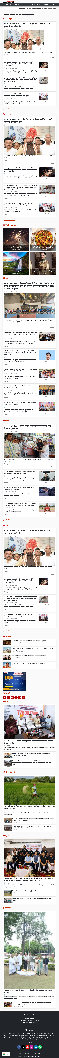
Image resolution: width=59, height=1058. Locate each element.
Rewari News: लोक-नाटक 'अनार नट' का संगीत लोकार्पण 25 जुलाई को (29, 641)
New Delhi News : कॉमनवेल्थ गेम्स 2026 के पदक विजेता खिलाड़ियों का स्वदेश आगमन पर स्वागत (18, 387)
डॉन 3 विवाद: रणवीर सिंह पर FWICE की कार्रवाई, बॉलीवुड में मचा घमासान (29, 656)
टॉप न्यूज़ (11, 5)
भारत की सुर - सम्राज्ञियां (15, 247)
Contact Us (28, 1053)
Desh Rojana (39, 1056)
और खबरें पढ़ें (9, 108)
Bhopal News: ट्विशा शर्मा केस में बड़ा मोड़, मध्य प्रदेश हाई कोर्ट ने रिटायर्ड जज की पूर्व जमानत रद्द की (32, 649)
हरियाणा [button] (25, 5)
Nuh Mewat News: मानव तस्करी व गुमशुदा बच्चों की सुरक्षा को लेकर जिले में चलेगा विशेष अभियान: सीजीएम (19, 472)
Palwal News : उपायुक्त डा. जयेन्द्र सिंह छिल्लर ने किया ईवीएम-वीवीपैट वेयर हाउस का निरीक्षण (32, 899)
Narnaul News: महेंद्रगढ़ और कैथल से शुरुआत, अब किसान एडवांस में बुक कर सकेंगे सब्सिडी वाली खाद (29, 807)
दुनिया (19, 5)
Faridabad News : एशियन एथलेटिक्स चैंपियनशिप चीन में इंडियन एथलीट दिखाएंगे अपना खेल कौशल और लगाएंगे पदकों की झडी (20, 504)
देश (16, 5)
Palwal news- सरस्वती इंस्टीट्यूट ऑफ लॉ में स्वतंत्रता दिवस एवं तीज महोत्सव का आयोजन (28, 991)
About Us (20, 1053)
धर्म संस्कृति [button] (35, 5)
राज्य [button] (29, 5)
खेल (40, 5)
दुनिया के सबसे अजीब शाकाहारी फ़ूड (43, 247)
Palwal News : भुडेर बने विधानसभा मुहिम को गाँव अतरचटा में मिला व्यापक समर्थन (32, 891)
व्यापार (52, 5)
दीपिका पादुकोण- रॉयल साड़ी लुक (43, 271)
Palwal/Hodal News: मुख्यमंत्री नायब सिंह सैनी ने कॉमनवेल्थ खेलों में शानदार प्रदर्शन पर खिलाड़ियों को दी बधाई (20, 370)
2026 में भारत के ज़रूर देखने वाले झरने (15, 271)
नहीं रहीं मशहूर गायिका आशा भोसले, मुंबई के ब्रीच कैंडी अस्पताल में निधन (29, 663)
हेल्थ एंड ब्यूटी (46, 5)
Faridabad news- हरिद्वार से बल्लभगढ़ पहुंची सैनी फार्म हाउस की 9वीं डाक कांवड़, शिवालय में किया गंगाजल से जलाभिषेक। (31, 1004)
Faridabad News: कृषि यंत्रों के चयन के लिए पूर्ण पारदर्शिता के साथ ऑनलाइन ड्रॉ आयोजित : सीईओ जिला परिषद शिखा (31, 827)
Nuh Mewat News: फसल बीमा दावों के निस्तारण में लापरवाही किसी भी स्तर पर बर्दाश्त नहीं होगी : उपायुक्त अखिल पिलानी (33, 820)
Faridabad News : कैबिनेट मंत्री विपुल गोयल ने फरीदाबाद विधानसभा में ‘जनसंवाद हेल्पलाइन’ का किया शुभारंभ (18, 95)
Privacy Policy (37, 1053)
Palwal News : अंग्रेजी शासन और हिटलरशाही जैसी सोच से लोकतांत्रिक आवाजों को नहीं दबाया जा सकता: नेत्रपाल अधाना (32, 754)
